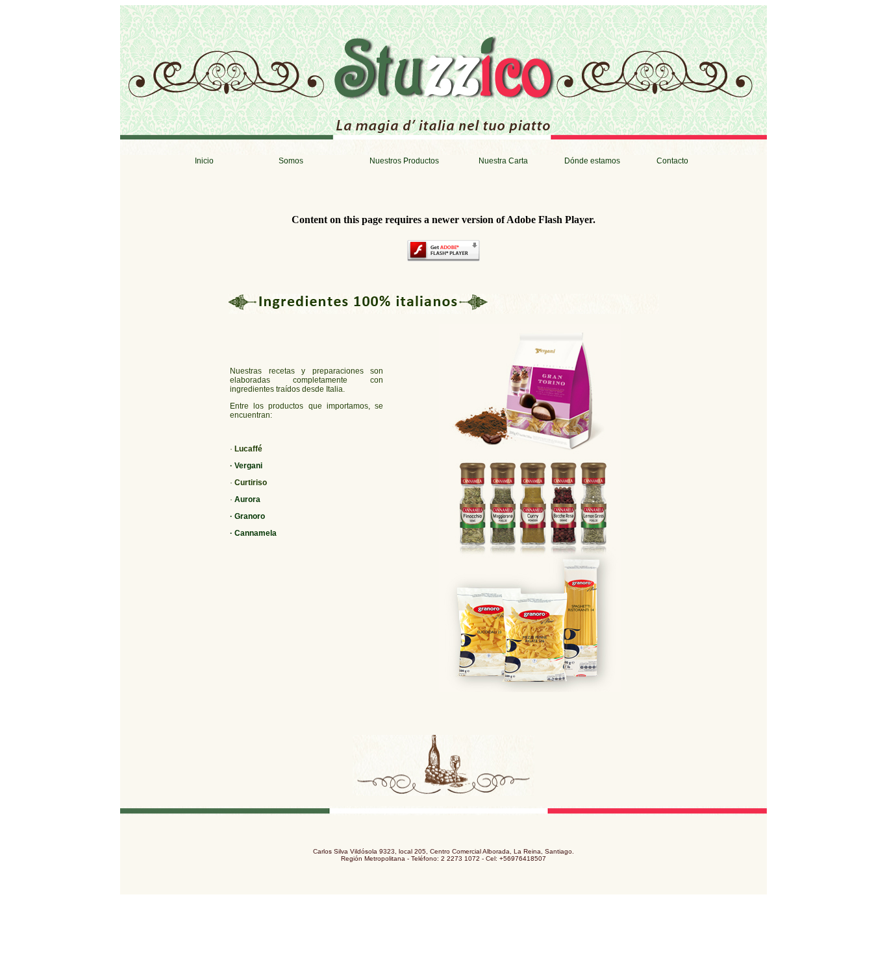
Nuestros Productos (404, 160)
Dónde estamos (592, 160)
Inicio (204, 160)
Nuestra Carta (503, 160)
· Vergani (246, 465)
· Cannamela (253, 533)
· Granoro (247, 516)
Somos (291, 160)
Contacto (672, 160)
